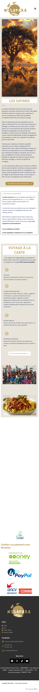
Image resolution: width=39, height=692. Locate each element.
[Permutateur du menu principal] (35, 9)
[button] (19, 193)
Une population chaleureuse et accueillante (18, 233)
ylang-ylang (25, 199)
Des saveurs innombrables (12, 193)
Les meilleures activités (12, 229)
